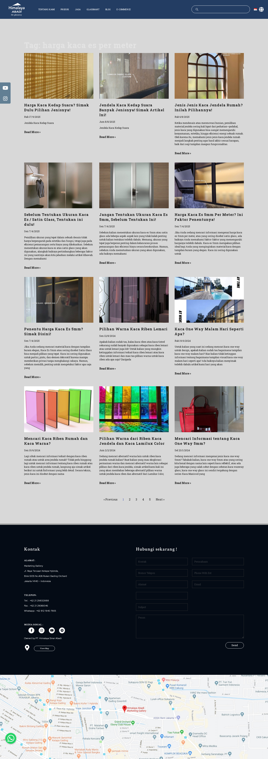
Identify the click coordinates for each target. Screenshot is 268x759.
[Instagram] (42, 630)
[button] (44, 648)
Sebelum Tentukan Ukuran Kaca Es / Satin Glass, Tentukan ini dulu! (56, 219)
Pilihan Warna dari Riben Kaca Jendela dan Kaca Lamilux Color (132, 441)
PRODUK (65, 9)
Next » (160, 499)
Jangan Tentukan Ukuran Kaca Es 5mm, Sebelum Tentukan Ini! (133, 217)
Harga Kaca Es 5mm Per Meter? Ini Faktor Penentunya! (209, 217)
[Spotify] (62, 630)
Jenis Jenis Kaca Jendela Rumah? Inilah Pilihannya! (209, 107)
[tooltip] (5, 87)
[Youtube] (52, 630)
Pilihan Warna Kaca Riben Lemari (133, 329)
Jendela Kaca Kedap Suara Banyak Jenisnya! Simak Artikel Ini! (131, 110)
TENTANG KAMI (46, 9)
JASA (78, 9)
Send (235, 645)
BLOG (108, 9)
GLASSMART (93, 9)
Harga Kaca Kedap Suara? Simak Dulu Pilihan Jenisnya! (56, 107)
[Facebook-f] (31, 630)
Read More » (32, 132)
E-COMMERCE (124, 9)
